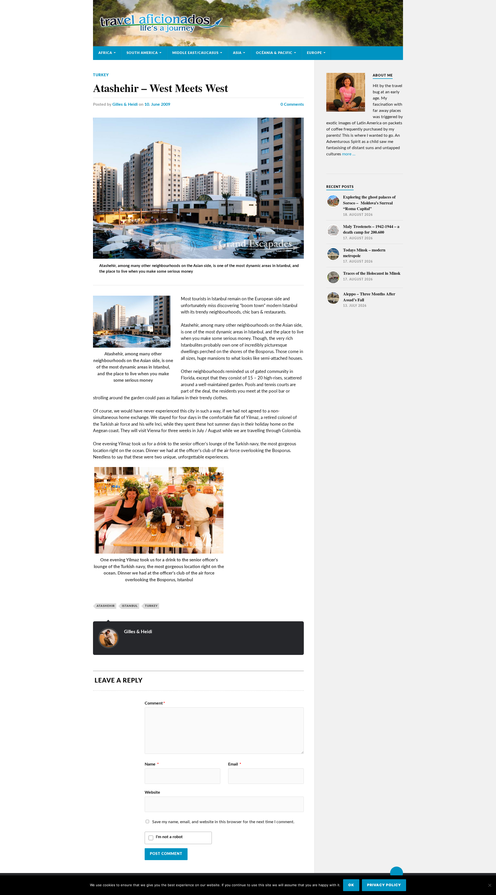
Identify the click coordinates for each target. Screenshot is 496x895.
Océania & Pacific (274, 53)
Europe (314, 53)
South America (142, 53)
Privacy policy (384, 885)
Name (152, 764)
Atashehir (106, 606)
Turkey (101, 75)
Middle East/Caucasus (195, 53)
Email (234, 764)
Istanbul (130, 606)
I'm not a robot (169, 837)
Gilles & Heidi (125, 104)
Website (152, 792)
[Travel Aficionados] (248, 23)
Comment (155, 703)
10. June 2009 (157, 104)
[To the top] (396, 873)
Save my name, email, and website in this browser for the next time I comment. (223, 822)
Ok (351, 885)
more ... (348, 154)
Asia (237, 53)
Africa (105, 53)
